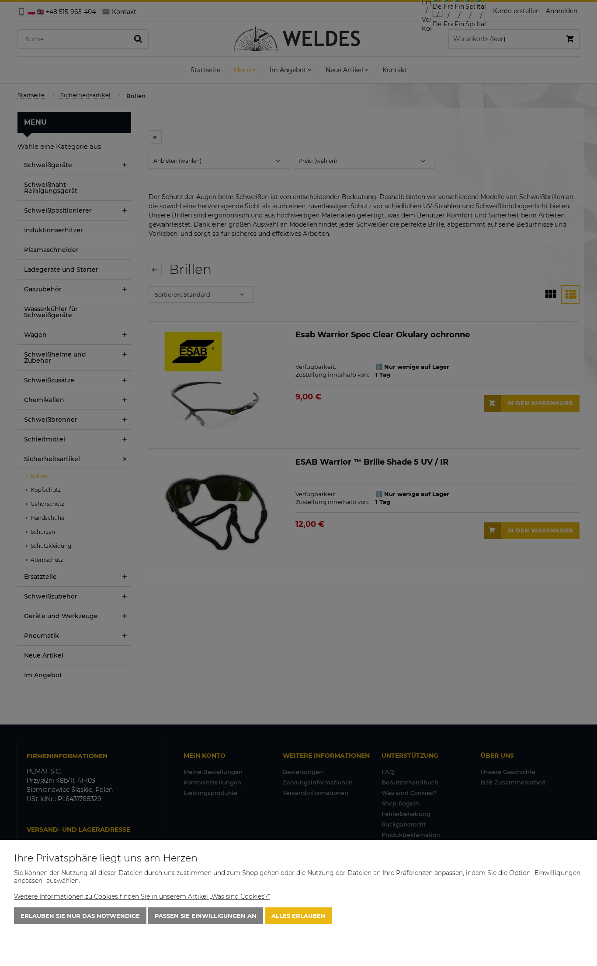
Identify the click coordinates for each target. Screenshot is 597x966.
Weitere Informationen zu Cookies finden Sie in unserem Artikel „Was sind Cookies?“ (142, 896)
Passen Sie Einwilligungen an (206, 915)
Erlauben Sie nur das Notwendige (80, 915)
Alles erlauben (298, 915)
